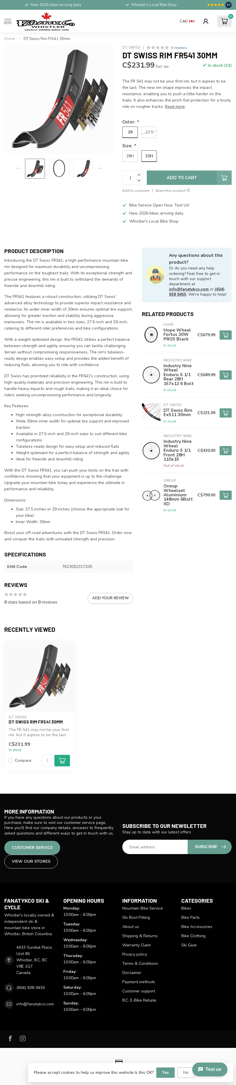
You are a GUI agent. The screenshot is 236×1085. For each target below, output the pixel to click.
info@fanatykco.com (189, 289)
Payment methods (138, 982)
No (186, 1072)
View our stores (31, 861)
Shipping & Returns (140, 936)
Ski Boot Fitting (136, 917)
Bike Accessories (196, 926)
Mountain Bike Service (142, 908)
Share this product (170, 190)
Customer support (138, 991)
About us (130, 926)
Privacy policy (134, 954)
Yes (165, 1072)
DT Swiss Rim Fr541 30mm (47, 38)
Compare (23, 760)
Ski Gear (189, 945)
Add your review (110, 598)
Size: (129, 146)
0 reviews (179, 47)
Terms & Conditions (140, 963)
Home (9, 38)
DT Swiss (131, 47)
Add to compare (135, 190)
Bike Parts (190, 917)
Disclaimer (131, 972)
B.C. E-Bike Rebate (139, 1000)
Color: (130, 122)
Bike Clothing (193, 936)
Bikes (186, 908)
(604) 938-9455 (30, 987)
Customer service (32, 847)
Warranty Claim (136, 945)
